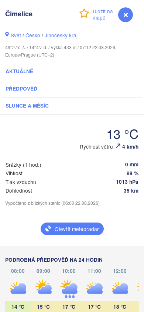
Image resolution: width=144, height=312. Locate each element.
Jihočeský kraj (61, 35)
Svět (16, 35)
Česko (32, 35)
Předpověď (21, 88)
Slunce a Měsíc (27, 105)
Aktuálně (19, 71)
